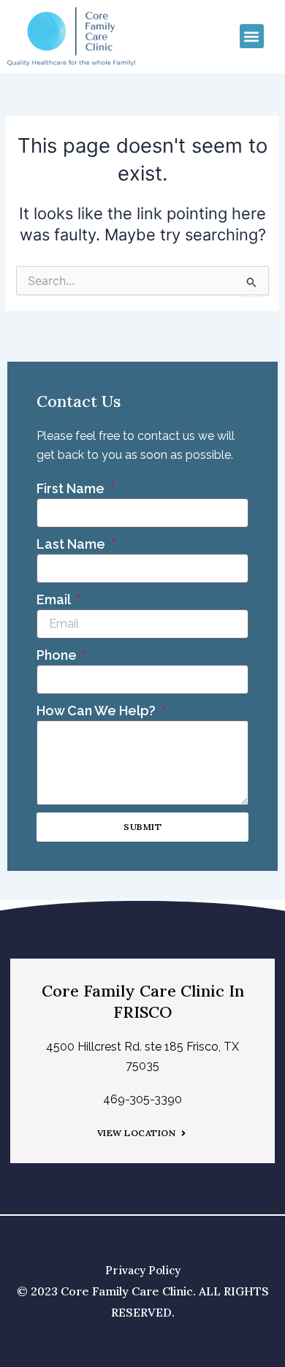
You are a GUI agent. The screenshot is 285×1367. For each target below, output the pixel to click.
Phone (58, 655)
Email (55, 599)
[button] (252, 36)
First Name (72, 488)
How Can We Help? (98, 710)
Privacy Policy (142, 1270)
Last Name (72, 544)
